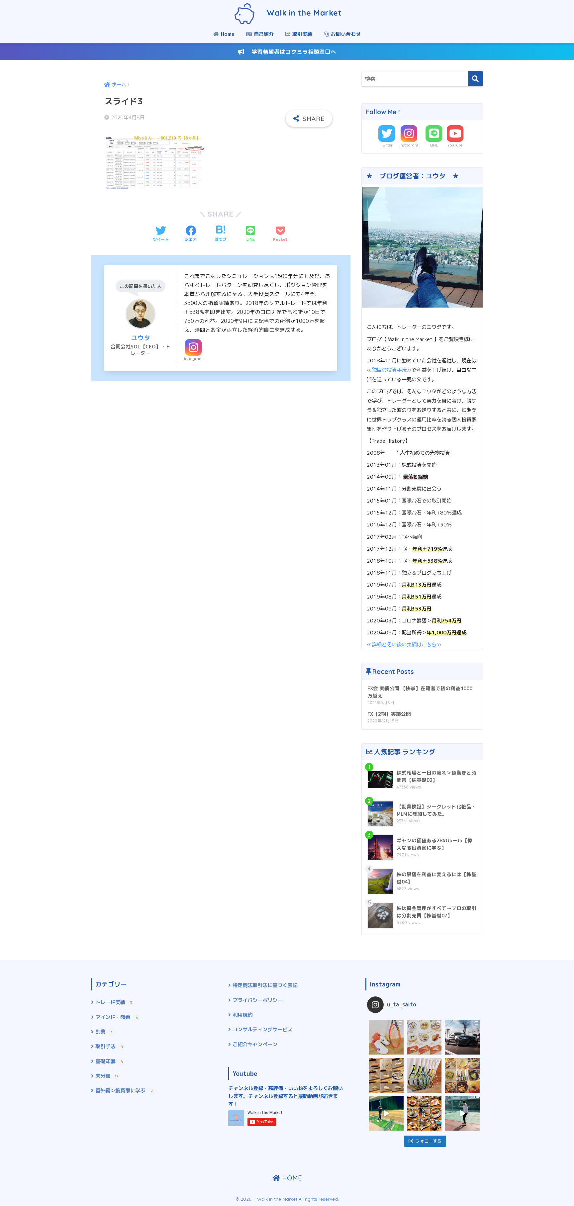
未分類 (106, 1075)
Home (227, 34)
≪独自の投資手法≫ (389, 369)
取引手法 (109, 1046)
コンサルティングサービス (262, 1029)
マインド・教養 (116, 1017)
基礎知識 (109, 1061)
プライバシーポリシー (257, 1000)
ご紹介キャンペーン (255, 1044)
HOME (291, 1178)
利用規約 (242, 1014)
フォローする (428, 1141)
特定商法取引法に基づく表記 (265, 985)
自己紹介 (263, 34)
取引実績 (301, 34)
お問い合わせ (345, 34)
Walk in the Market (299, 13)
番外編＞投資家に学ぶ (124, 1090)
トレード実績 (114, 1002)
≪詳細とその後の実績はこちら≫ (404, 644)
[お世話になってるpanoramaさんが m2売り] (462, 1037)
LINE (434, 145)
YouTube (455, 145)
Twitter (387, 145)
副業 (103, 1031)
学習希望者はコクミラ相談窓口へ (290, 51)
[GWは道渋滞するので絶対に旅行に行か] (386, 1075)
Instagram (193, 358)
